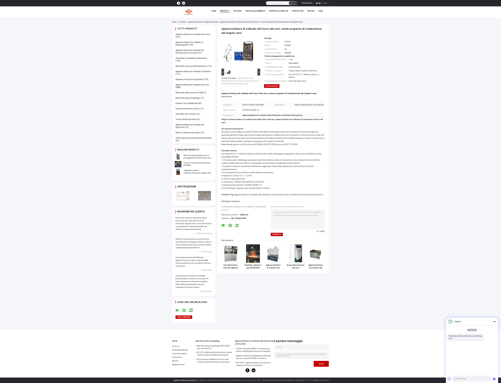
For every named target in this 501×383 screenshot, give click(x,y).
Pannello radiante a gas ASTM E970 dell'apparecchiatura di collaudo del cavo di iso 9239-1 (253, 266)
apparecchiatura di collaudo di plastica (193, 71)
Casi (320, 11)
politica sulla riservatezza (184, 380)
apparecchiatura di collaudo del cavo (203, 22)
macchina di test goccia (313, 195)
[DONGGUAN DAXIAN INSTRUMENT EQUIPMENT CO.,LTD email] (178, 310)
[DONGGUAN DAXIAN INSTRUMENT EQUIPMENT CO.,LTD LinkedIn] (183, 3)
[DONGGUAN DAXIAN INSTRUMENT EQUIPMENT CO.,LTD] (188, 11)
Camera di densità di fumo (187, 108)
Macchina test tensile (185, 114)
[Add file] (449, 379)
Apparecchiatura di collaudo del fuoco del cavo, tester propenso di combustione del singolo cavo (239, 81)
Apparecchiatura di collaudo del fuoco (192, 34)
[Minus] (494, 321)
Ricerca (293, 3)
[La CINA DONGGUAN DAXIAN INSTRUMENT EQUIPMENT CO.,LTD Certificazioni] (183, 195)
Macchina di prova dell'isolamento (190, 66)
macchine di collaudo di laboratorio (191, 58)
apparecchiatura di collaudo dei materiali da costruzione (189, 51)
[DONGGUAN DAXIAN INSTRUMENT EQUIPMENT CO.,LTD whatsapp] (185, 310)
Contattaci (298, 11)
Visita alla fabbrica (255, 11)
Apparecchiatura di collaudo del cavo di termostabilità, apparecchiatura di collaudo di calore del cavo (315, 266)
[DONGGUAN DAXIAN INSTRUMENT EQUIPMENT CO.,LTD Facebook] (178, 3)
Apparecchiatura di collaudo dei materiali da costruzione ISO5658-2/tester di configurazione (253, 357)
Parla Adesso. (307, 3)
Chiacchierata (272, 86)
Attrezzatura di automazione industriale (193, 138)
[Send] (494, 379)
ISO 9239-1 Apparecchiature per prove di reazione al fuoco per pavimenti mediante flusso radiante (253, 364)
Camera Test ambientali (186, 103)
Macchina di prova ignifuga (187, 98)
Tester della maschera (185, 119)
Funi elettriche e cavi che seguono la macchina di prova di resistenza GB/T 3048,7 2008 (230, 266)
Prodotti (224, 11)
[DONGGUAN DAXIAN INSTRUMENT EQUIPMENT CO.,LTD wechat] (192, 310)
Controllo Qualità (278, 11)
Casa (213, 11)
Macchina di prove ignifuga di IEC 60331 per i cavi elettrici (213, 347)
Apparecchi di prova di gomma (189, 79)
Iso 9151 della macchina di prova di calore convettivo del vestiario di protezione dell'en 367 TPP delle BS (214, 354)
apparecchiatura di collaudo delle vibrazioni (252, 195)
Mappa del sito (178, 364)
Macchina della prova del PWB (189, 92)
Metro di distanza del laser (187, 132)
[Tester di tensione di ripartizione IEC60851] (178, 164)
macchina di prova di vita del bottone (286, 195)
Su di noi (237, 11)
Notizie (311, 11)
